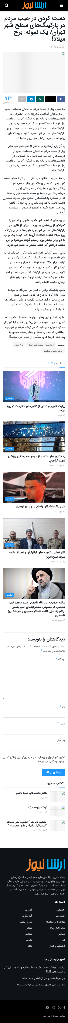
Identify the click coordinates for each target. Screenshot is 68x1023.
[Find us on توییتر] (59, 1007)
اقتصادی (60, 916)
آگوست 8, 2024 (56, 561)
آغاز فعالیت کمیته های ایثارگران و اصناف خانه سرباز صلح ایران (37, 554)
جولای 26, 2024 (56, 620)
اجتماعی (9, 398)
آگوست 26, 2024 (56, 415)
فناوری (28, 910)
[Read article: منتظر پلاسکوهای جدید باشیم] (57, 796)
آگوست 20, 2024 (56, 511)
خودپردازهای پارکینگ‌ (53, 351)
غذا (63, 940)
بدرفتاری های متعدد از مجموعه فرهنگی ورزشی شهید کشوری (36, 458)
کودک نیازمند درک (37, 807)
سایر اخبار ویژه (57, 928)
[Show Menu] (61, 5)
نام (62, 707)
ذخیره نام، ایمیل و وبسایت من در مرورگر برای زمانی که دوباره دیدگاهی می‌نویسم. (36, 759)
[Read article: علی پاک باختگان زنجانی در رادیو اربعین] (34, 487)
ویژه (30, 946)
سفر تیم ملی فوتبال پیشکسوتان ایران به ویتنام (41, 985)
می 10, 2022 (40, 797)
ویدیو (29, 940)
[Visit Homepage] (34, 5)
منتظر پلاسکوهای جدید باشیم (31, 793)
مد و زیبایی (26, 922)
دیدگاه (60, 659)
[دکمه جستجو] (6, 5)
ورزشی (28, 934)
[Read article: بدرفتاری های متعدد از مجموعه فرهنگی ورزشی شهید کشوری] (34, 436)
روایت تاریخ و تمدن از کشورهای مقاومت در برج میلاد (36, 408)
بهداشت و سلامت (55, 922)
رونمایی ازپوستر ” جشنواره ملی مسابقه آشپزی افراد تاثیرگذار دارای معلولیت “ (26, 824)
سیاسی (61, 934)
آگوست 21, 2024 (56, 465)
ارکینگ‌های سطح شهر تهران (41, 345)
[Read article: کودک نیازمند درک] (57, 811)
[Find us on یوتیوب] (47, 1007)
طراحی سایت (59, 1016)
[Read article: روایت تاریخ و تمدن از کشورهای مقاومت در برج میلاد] (34, 386)
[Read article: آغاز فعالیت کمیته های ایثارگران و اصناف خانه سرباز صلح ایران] (34, 533)
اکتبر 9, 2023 (40, 812)
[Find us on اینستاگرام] (54, 1007)
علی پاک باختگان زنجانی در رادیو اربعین (40, 506)
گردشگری (27, 916)
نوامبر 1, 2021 (57, 47)
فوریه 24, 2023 (39, 830)
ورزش (29, 928)
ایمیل (61, 724)
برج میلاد (19, 345)
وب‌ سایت (60, 740)
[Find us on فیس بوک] (64, 1007)
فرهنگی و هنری (57, 946)
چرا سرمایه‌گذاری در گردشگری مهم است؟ (43, 978)
